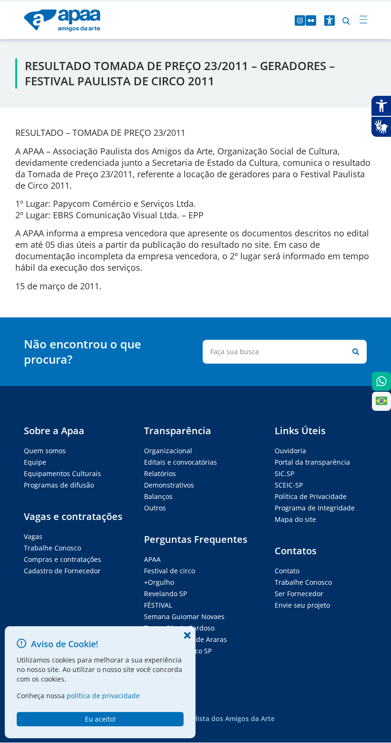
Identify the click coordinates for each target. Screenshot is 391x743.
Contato (287, 570)
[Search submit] (354, 352)
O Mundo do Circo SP (178, 650)
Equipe (35, 462)
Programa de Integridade (315, 507)
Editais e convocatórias (180, 462)
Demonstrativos (169, 484)
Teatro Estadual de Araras (185, 639)
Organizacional (168, 450)
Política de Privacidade (311, 496)
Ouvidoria (290, 450)
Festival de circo (169, 570)
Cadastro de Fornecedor (62, 570)
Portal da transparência (312, 462)
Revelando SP (165, 593)
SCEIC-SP (289, 484)
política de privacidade (103, 695)
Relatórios (160, 473)
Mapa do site (295, 519)
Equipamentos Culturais (62, 473)
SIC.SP (284, 473)
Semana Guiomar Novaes (184, 616)
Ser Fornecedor (299, 593)
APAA (152, 559)
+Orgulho (159, 582)
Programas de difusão (59, 484)
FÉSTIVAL (158, 605)
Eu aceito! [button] (100, 718)
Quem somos (45, 450)
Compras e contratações (62, 559)
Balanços (158, 496)
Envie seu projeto (302, 605)
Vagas (33, 536)
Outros (155, 507)
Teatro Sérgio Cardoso (179, 627)
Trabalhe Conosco (52, 547)
